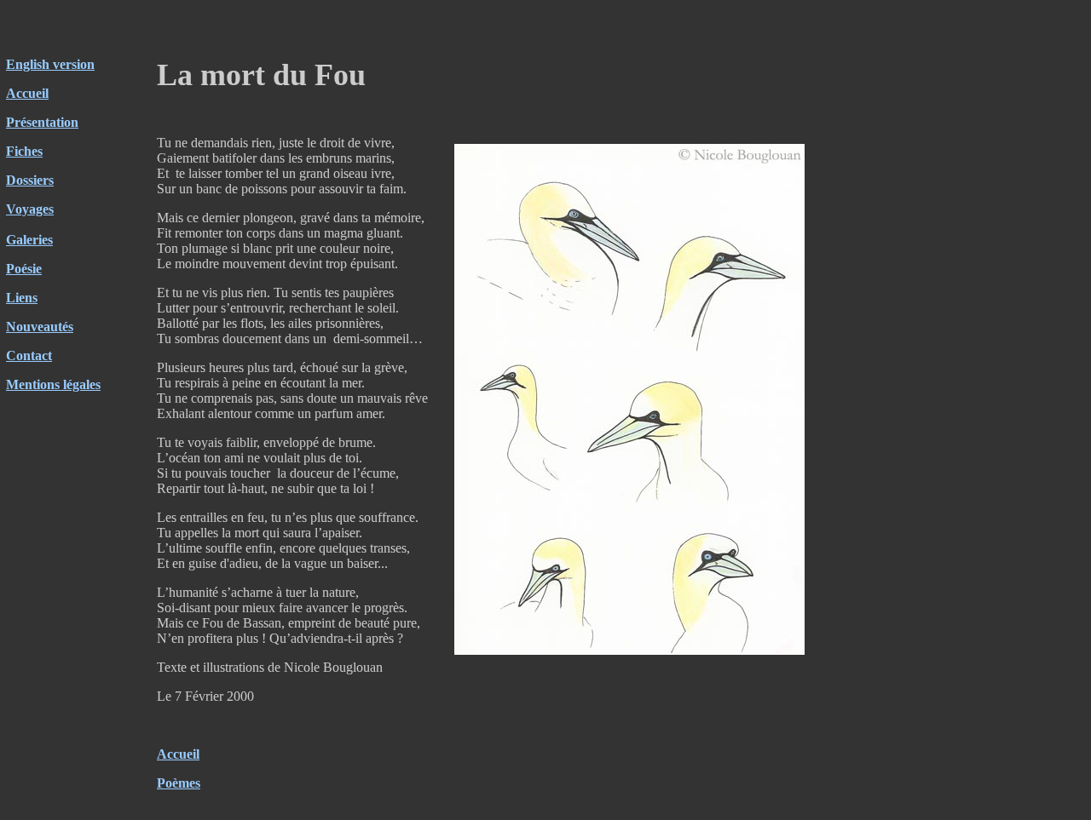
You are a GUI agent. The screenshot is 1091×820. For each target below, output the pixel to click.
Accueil (27, 93)
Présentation (42, 122)
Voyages (30, 209)
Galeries (29, 239)
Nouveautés (39, 326)
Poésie (24, 268)
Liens (22, 297)
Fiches (24, 151)
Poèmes (178, 783)
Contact (29, 355)
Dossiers (30, 180)
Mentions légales (53, 384)
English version (50, 64)
